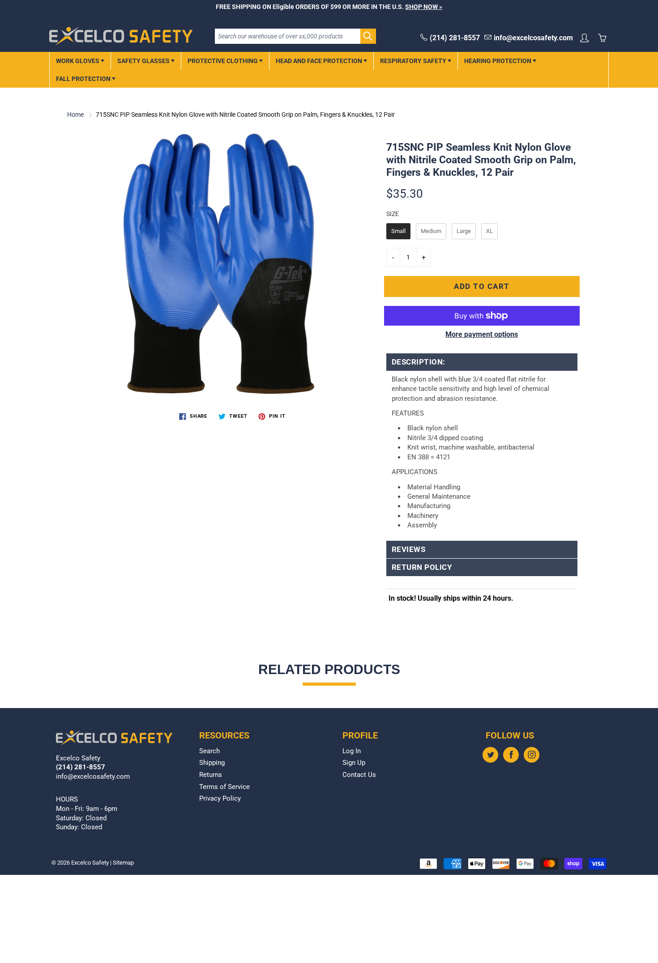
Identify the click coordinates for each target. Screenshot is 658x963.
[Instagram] (531, 755)
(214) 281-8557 (455, 38)
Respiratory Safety (414, 60)
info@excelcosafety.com (533, 38)
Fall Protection (84, 78)
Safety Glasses (144, 60)
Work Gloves (78, 60)
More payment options (481, 334)
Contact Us (359, 775)
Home (75, 114)
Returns (210, 775)
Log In (351, 751)
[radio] (398, 231)
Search (209, 751)
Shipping (212, 763)
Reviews (409, 549)
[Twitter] (490, 755)
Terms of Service (224, 787)
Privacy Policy (220, 798)
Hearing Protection (498, 60)
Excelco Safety (90, 862)
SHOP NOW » (423, 6)
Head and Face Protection (319, 60)
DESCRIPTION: (418, 362)
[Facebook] (511, 755)
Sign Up (353, 763)
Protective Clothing (223, 60)
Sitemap (123, 862)
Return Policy (422, 567)
